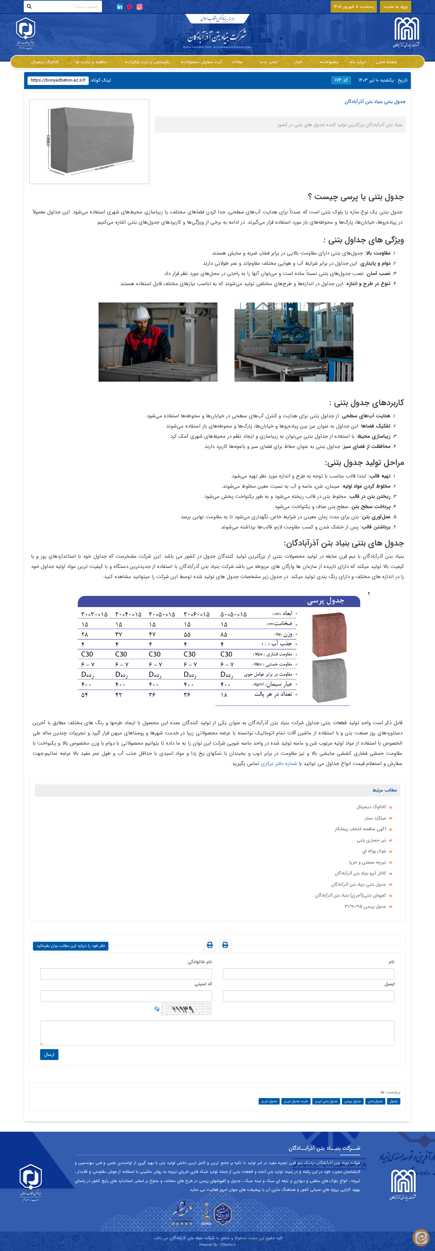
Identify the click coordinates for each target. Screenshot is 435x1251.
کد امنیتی (203, 984)
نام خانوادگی (200, 962)
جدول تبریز (269, 1101)
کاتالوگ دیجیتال (371, 807)
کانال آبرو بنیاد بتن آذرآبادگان (360, 873)
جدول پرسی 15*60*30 (365, 906)
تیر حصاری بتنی (371, 840)
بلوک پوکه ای (374, 851)
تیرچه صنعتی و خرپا (367, 862)
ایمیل (389, 984)
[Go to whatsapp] (421, 1237)
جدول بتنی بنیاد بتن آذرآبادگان (358, 884)
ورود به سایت (395, 6)
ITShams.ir (228, 1245)
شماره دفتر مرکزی (279, 764)
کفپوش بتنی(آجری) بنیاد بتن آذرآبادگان (350, 895)
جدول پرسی (353, 1101)
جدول (394, 1101)
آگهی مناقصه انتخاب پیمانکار (360, 829)
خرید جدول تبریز (296, 1101)
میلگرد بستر (375, 818)
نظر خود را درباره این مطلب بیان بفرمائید (70, 945)
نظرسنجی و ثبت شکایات (148, 62)
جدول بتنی (375, 1101)
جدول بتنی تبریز (326, 1101)
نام (392, 962)
